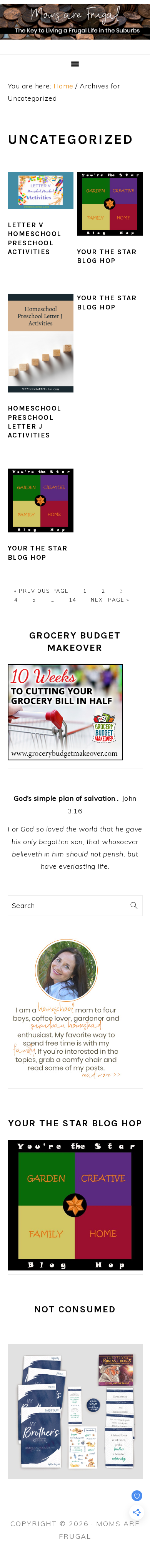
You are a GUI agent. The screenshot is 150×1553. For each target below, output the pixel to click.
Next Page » (110, 600)
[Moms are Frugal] (75, 44)
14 (73, 600)
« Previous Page (41, 591)
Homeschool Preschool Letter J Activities (35, 421)
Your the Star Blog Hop (107, 302)
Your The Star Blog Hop (107, 256)
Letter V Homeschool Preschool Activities (35, 238)
